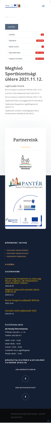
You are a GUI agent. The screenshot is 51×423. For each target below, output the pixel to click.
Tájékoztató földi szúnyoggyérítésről (19, 100)
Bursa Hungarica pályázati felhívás (19, 89)
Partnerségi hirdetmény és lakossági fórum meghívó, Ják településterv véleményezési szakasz (23, 280)
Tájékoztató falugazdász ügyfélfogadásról (21, 104)
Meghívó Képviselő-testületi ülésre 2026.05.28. (22, 290)
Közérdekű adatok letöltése (17, 250)
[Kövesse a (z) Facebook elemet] (25, 378)
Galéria (9, 264)
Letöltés (11, 27)
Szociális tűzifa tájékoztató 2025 (17, 93)
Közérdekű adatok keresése (17, 253)
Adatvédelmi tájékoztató (16, 256)
